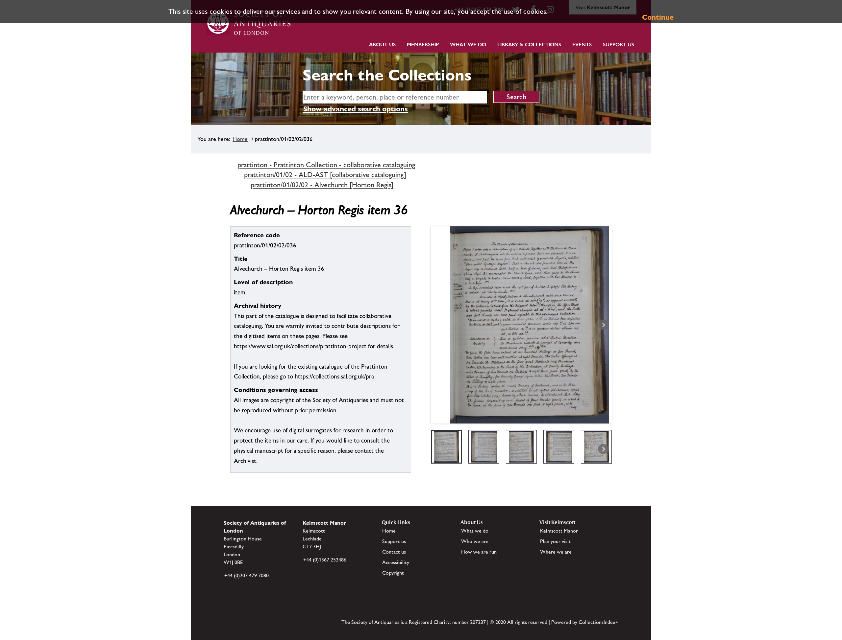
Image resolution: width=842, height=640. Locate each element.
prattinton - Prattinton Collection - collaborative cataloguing (326, 165)
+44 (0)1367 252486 (324, 560)
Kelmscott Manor (559, 531)
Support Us (618, 44)
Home (240, 139)
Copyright (393, 573)
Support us (394, 541)
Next (603, 325)
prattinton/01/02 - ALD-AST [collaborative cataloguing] (325, 175)
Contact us (394, 552)
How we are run (479, 552)
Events (582, 44)
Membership (423, 44)
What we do (468, 44)
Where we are (556, 552)
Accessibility (395, 562)
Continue (658, 17)
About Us (382, 44)
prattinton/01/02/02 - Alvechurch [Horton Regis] (322, 185)
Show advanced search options (355, 109)
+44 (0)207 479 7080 (246, 575)
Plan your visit (555, 541)
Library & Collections (529, 44)
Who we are (474, 541)
